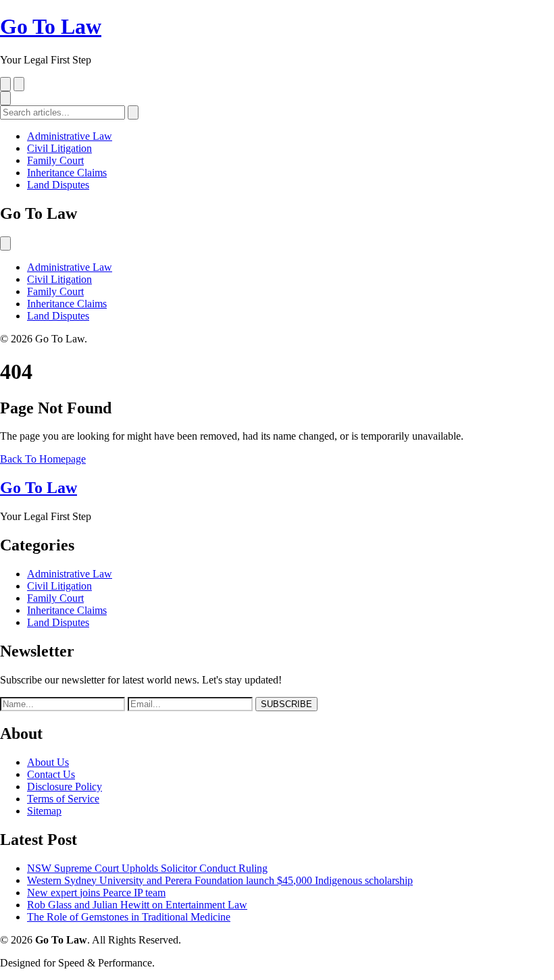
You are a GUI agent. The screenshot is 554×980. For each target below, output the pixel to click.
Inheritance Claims (67, 172)
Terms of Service (63, 798)
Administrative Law (69, 136)
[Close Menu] (5, 243)
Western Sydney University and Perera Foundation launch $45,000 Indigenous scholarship (220, 880)
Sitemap (44, 811)
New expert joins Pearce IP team (96, 892)
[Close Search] (19, 84)
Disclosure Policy (64, 786)
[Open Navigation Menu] (5, 98)
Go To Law (50, 26)
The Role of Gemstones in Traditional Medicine (128, 917)
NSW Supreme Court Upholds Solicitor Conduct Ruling (147, 868)
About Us (48, 762)
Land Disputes (58, 184)
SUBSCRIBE (286, 704)
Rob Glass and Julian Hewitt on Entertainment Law (137, 904)
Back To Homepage (43, 459)
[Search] (5, 84)
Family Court (55, 160)
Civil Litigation (59, 148)
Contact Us (51, 774)
